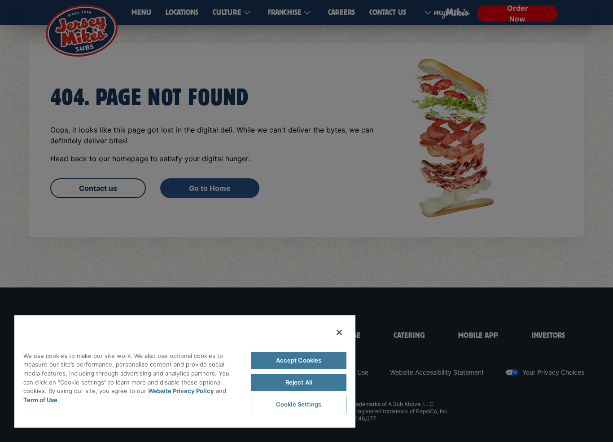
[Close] (339, 332)
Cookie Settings (298, 404)
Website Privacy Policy (181, 390)
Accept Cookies (299, 360)
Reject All (298, 382)
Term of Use (40, 399)
